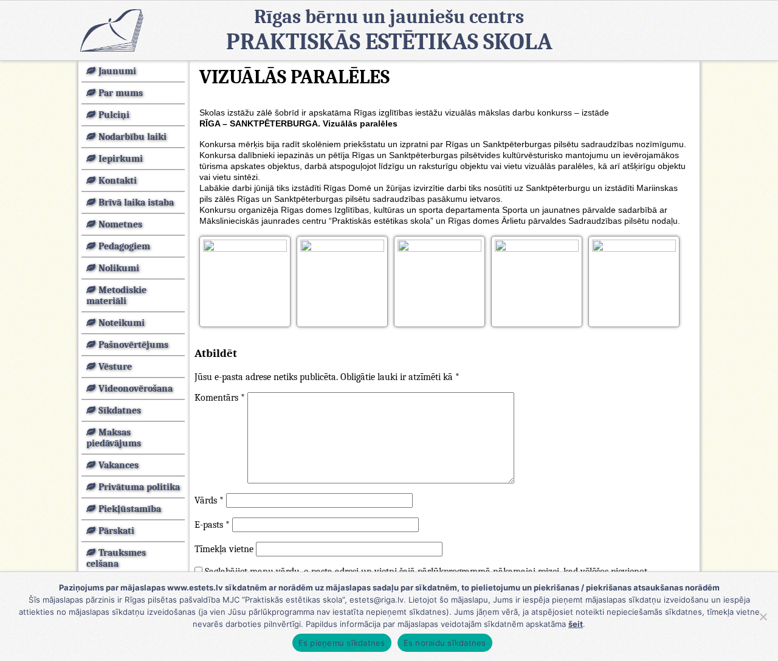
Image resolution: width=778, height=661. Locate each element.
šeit (575, 624)
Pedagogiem (124, 246)
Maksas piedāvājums (113, 438)
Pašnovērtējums (133, 344)
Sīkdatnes (119, 410)
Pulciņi (113, 114)
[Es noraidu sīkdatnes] (763, 617)
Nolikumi (118, 268)
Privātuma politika (139, 487)
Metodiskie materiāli (116, 295)
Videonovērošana (135, 388)
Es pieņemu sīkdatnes (341, 643)
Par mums (120, 93)
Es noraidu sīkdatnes (445, 643)
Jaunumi (117, 71)
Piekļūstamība (129, 509)
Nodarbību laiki (132, 136)
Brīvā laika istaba (136, 202)
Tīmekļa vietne (223, 549)
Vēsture (115, 366)
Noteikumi (121, 322)
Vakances (118, 465)
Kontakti (117, 180)
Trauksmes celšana (116, 558)
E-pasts (212, 524)
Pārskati (116, 530)
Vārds (209, 500)
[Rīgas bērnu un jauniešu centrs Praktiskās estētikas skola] (111, 30)
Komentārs (219, 397)
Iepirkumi (120, 158)
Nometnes (120, 224)
